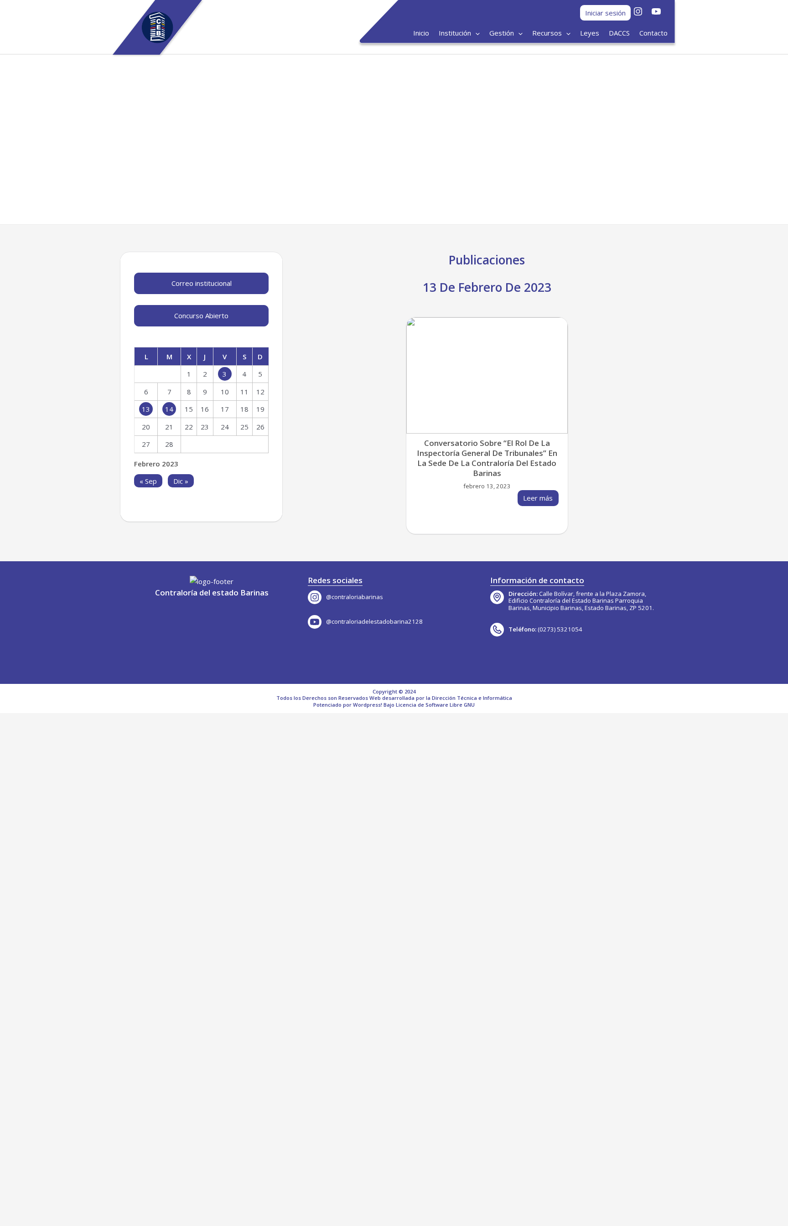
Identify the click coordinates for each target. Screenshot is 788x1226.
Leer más (538, 497)
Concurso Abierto (201, 315)
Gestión (501, 32)
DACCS (619, 32)
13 (146, 409)
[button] (113, 139)
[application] (475, 33)
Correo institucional (201, 283)
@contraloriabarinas (354, 597)
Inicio (421, 32)
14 (169, 409)
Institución (455, 32)
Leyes (589, 32)
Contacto (653, 32)
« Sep (148, 480)
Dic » (180, 480)
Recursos (547, 32)
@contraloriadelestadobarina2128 (374, 621)
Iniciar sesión (605, 12)
